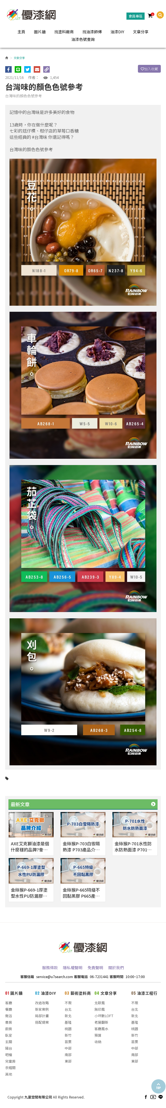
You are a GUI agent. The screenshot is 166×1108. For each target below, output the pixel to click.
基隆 (68, 1022)
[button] (158, 15)
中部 (68, 1048)
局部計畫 (42, 1015)
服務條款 (50, 967)
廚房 (8, 1028)
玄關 (8, 1041)
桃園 (68, 1028)
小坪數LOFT (103, 1015)
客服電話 (81, 976)
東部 (68, 1061)
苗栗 (68, 1041)
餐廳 (8, 1009)
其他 (8, 1074)
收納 (97, 1041)
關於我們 (116, 967)
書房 (8, 1022)
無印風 (99, 1009)
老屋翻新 (101, 1022)
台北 (68, 1009)
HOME (31, 14)
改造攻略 (42, 1002)
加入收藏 (151, 68)
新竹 (68, 1035)
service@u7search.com (54, 976)
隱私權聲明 (72, 967)
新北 (68, 1015)
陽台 (8, 1048)
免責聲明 (95, 967)
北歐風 (99, 1002)
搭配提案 (42, 1022)
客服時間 (116, 976)
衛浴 (8, 1015)
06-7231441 (99, 976)
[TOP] (158, 1086)
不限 (68, 1002)
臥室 (8, 1035)
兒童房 (10, 1061)
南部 (68, 1054)
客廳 (8, 1002)
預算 (97, 1035)
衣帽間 (10, 1067)
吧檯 (8, 1054)
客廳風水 (101, 1028)
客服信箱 (27, 976)
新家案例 (42, 1009)
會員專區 (135, 16)
